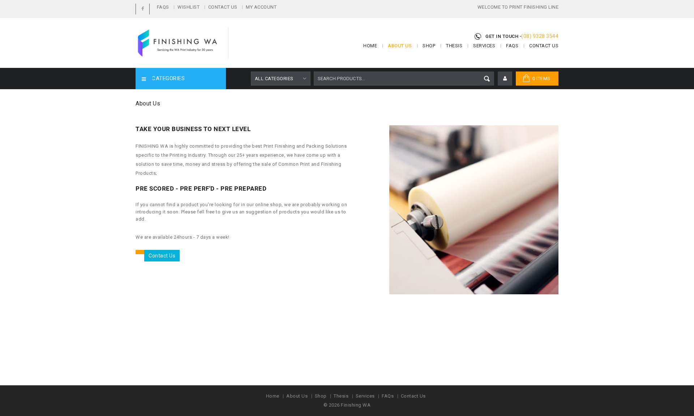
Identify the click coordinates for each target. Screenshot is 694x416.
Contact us (162, 256)
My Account (261, 7)
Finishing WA (355, 405)
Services (484, 45)
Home (370, 45)
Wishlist (188, 7)
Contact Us (222, 7)
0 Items (541, 78)
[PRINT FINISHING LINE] (177, 43)
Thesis (454, 45)
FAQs (163, 7)
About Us (400, 45)
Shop (429, 45)
